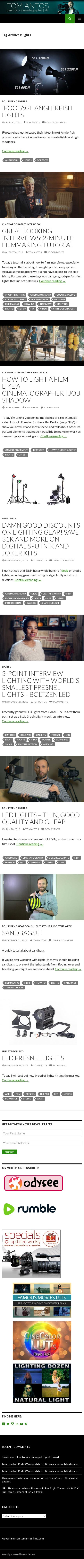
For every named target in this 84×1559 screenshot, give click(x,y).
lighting (62, 304)
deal (34, 593)
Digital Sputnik (52, 593)
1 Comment (60, 1065)
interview (33, 224)
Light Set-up (41, 926)
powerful (62, 739)
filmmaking (12, 304)
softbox (42, 160)
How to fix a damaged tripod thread (37, 1457)
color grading (65, 294)
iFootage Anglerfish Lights (37, 111)
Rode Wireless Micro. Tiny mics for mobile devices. (48, 1464)
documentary (39, 299)
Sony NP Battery (27, 744)
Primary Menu (79, 18)
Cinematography (14, 224)
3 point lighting (15, 294)
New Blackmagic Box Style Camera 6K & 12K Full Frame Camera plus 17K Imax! (40, 1490)
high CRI (10, 862)
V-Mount (48, 744)
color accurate (59, 857)
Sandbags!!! (22, 933)
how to (29, 304)
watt (40, 1098)
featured (59, 299)
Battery (10, 735)
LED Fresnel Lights (33, 1058)
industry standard (17, 598)
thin (61, 862)
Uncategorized (12, 1051)
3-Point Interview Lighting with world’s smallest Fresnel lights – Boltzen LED (40, 683)
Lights (22, 101)
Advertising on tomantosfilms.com (23, 1538)
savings (31, 603)
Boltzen (26, 735)
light (8, 739)
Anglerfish (11, 160)
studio (27, 1098)
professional (13, 603)
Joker (37, 598)
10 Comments (55, 252)
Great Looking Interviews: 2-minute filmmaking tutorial (37, 238)
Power (46, 739)
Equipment (9, 101)
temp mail (8, 1464)
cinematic (11, 857)
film (68, 593)
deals (64, 570)
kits (48, 598)
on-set (23, 454)
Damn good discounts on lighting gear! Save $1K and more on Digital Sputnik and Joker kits (41, 539)
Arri (7, 1094)
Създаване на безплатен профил (23, 1478)
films (27, 983)
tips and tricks (14, 987)
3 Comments (51, 407)
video (43, 308)
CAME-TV (41, 735)
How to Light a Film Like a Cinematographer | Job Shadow (41, 389)
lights (28, 160)
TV (33, 308)
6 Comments (52, 829)
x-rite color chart (64, 308)
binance (7, 1457)
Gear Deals (9, 518)
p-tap (34, 739)
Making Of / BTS (37, 372)
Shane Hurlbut (50, 603)
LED (68, 735)
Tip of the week (61, 926)
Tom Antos (32, 122)
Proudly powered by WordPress (18, 1554)
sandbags (70, 983)
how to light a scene (63, 450)
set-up (22, 308)
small (8, 744)
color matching (15, 299)
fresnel (56, 735)
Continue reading (15, 151)
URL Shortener (11, 1488)
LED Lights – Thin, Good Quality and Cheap (41, 818)
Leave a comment (56, 122)
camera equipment (16, 450)
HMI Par (44, 1094)
